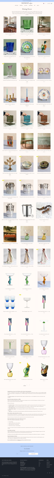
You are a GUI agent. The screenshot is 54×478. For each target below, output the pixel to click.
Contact (39, 463)
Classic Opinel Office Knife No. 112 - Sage (44, 311)
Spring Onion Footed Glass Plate (9, 356)
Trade (39, 464)
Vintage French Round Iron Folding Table (44, 33)
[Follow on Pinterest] (51, 472)
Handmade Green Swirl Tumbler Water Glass (27, 33)
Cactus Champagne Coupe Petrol (9, 288)
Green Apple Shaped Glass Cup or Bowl (27, 243)
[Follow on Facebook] (47, 472)
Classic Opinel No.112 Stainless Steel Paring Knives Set (9, 150)
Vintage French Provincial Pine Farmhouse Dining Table (27, 150)
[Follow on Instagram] (49, 472)
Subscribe (33, 453)
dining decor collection (11, 396)
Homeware (31, 5)
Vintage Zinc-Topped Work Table (10, 33)
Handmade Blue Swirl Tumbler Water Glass (10, 56)
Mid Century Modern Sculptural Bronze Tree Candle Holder (10, 174)
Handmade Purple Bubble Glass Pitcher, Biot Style (10, 80)
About (38, 5)
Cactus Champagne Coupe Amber (44, 288)
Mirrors (21, 5)
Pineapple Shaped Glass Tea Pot (27, 356)
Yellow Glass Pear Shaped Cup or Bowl (44, 243)
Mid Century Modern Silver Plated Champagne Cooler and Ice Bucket (10, 220)
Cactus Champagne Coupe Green (27, 288)
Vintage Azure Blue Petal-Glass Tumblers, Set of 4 (10, 311)
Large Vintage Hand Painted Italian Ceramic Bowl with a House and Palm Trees (27, 57)
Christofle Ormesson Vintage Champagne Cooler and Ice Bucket (27, 220)
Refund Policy (48, 463)
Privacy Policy (48, 467)
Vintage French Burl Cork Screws (44, 219)
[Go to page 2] (29, 385)
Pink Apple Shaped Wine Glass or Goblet (44, 356)
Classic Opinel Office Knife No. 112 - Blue (10, 334)
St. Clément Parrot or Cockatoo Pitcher (27, 379)
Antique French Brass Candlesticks (10, 104)
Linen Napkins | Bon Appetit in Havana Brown (44, 127)
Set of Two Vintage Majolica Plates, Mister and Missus (44, 80)
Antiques (16, 5)
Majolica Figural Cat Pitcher (44, 379)
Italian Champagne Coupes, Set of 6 (27, 311)
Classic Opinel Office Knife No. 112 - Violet (27, 334)
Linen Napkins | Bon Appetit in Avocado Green (10, 127)
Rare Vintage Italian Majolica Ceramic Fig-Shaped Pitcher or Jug (27, 81)
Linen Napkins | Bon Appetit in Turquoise (27, 127)
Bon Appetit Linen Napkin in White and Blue (27, 266)
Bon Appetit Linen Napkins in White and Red (44, 266)
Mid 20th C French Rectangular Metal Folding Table (44, 150)
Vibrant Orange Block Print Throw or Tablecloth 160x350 (10, 243)
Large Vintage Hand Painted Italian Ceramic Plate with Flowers (44, 105)
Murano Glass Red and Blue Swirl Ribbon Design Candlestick (27, 105)
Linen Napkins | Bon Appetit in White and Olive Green (10, 266)
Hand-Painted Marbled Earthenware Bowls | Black (44, 173)
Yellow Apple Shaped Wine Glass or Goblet (10, 379)
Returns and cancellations (49, 464)
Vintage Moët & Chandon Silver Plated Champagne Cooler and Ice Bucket (10, 198)
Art (34, 5)
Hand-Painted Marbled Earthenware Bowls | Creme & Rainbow (27, 174)
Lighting (25, 5)
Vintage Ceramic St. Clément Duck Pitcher (44, 56)
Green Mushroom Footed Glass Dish (44, 334)
